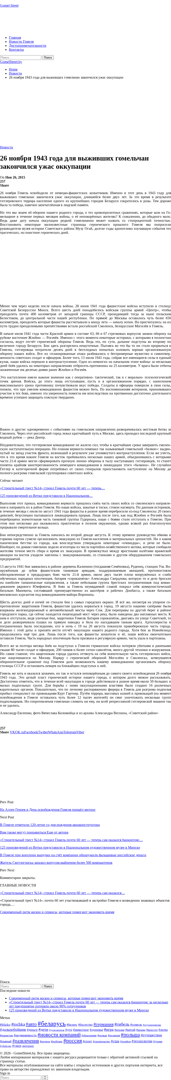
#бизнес (72, 1024)
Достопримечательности (27, 45)
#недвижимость (25, 1035)
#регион (45, 1041)
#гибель (121, 1024)
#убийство (5, 1046)
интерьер (28, 1045)
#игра (109, 1029)
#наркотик (6, 1035)
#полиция (114, 1035)
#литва (163, 1029)
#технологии (142, 1041)
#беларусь (52, 1023)
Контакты (16, 49)
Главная (15, 37)
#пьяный (6, 1041)
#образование (89, 1035)
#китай (130, 1029)
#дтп (68, 1029)
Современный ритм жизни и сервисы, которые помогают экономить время (57, 912)
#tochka (18, 1024)
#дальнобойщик (13, 1029)
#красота (152, 1029)
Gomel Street (9, 5)
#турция (157, 1041)
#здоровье (96, 1029)
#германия (104, 1024)
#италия (119, 1029)
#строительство (101, 1041)
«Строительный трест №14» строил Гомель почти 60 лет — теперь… (52, 488)
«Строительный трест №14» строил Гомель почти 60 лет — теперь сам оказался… (62, 893)
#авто (31, 1024)
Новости (6, 147)
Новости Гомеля (21, 41)
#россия (72, 1040)
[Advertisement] (81, 21)
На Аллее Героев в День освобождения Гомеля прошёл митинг (48, 810)
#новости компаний (59, 1034)
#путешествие (151, 1035)
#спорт (87, 1041)
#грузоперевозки (152, 1024)
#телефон (125, 1041)
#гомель (136, 1024)
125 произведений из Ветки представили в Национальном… (46, 496)
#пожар (102, 1035)
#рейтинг (57, 1041)
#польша (130, 1034)
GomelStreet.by (11, 62)
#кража (140, 1029)
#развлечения (25, 1040)
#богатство (85, 1024)
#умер (16, 1045)
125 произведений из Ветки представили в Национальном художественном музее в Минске (79, 1010)
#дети (43, 1029)
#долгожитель (56, 1030)
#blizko (5, 1024)
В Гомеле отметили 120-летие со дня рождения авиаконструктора (50, 825)
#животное (81, 1029)
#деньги (32, 1029)
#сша (115, 1041)
